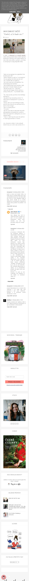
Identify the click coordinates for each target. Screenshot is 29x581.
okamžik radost (13, 162)
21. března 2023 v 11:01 (17, 300)
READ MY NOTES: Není (14, 498)
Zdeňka (9, 300)
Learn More (12, 11)
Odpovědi (10, 209)
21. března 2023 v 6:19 (18, 286)
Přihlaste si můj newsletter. (14, 381)
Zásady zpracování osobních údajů (14, 385)
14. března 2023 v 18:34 (18, 192)
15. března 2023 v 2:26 (16, 212)
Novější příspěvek (7, 140)
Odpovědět (9, 206)
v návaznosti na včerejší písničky (16, 55)
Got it (18, 11)
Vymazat (15, 206)
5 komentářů (15, 153)
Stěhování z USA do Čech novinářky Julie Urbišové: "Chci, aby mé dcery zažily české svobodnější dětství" (17, 507)
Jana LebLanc (14, 211)
